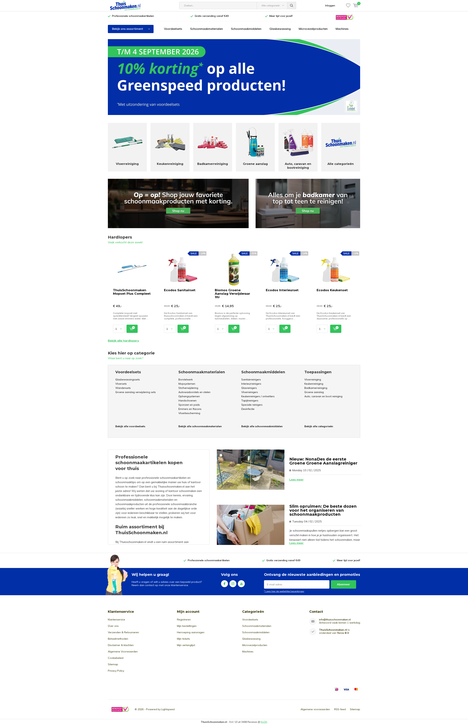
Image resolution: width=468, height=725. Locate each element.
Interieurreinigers (251, 383)
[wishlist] (348, 5)
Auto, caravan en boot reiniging (323, 396)
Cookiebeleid (115, 658)
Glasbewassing (280, 29)
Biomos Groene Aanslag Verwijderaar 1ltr (232, 293)
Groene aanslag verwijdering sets (135, 392)
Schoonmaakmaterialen (206, 29)
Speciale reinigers (252, 404)
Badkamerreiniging (315, 388)
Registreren (184, 619)
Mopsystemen (186, 383)
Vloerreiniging (312, 379)
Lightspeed (168, 709)
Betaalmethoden (118, 638)
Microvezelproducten (313, 29)
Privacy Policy (116, 670)
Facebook (224, 583)
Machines (342, 29)
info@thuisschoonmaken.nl (335, 619)
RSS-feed (340, 709)
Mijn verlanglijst (186, 645)
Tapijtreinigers (249, 400)
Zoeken (291, 5)
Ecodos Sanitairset (179, 290)
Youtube (241, 583)
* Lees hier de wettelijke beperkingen (284, 591)
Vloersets (121, 383)
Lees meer (296, 479)
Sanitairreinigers (251, 379)
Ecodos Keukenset (332, 290)
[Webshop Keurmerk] (344, 17)
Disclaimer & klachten (121, 645)
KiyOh (264, 721)
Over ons (113, 626)
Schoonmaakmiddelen (246, 29)
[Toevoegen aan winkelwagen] (132, 329)
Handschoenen (187, 400)
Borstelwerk (185, 379)
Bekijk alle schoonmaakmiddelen (262, 426)
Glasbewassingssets (127, 379)
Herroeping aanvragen (190, 632)
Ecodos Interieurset (282, 290)
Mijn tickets (183, 638)
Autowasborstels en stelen (194, 392)
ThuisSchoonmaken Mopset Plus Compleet (132, 291)
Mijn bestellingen (187, 626)
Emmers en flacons (189, 409)
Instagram (232, 583)
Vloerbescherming (189, 413)
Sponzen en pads (189, 404)
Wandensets (123, 388)
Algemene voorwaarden (315, 709)
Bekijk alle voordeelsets (130, 426)
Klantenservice (116, 619)
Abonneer (343, 584)
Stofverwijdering (188, 388)
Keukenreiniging (313, 383)
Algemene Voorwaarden (123, 651)
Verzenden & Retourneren (123, 632)
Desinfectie (247, 409)
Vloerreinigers (249, 392)
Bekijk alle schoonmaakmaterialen (200, 426)
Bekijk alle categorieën (318, 426)
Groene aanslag (314, 392)
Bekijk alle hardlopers (123, 340)
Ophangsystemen (189, 396)
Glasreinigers (249, 388)
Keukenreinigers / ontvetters (258, 396)
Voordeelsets (173, 29)
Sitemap (113, 664)
